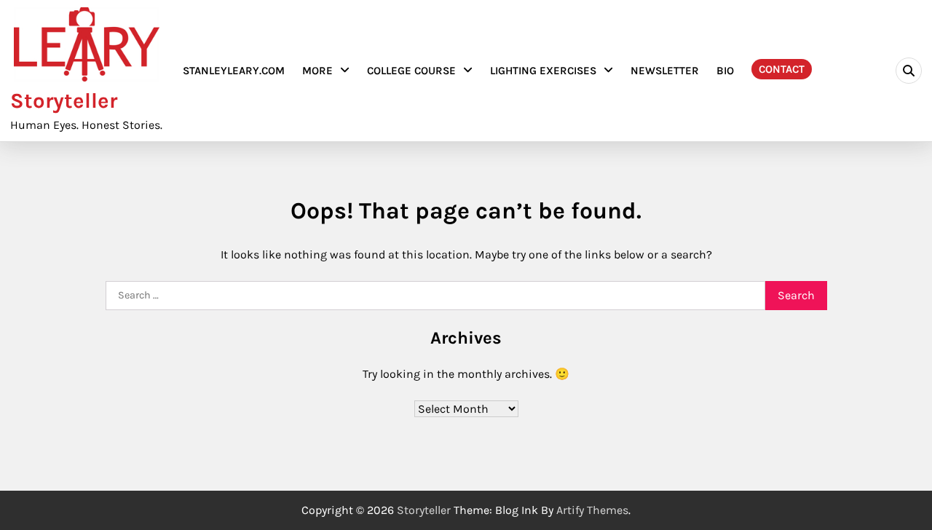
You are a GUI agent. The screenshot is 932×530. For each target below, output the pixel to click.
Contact (782, 69)
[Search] (909, 71)
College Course (411, 70)
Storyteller (63, 100)
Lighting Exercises (543, 70)
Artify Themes (592, 510)
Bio (725, 70)
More (317, 70)
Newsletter (665, 70)
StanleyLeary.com (234, 70)
